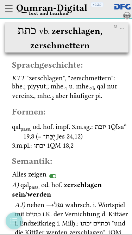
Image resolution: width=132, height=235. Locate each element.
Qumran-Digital (51, 7)
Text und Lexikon (48, 13)
